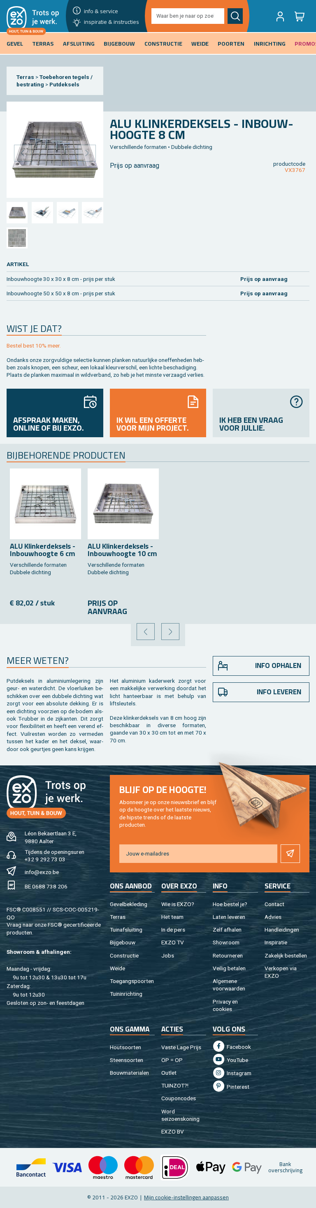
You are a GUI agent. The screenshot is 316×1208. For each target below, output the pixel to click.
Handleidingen (282, 929)
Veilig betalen (229, 968)
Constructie (124, 955)
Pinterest (237, 1086)
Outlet (169, 1072)
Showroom (226, 942)
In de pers (173, 929)
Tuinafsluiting (126, 929)
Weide (117, 968)
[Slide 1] (17, 212)
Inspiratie (276, 942)
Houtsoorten (125, 1047)
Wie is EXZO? (177, 904)
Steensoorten (126, 1060)
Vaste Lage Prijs (181, 1047)
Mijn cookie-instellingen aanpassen (186, 1197)
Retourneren (228, 955)
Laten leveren (229, 917)
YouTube (236, 1060)
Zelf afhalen (227, 929)
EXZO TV (172, 942)
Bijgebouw (122, 942)
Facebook (238, 1046)
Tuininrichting (126, 993)
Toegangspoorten (132, 981)
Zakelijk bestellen (286, 955)
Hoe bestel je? (230, 904)
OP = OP (172, 1060)
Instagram (238, 1073)
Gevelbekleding (128, 904)
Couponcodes (178, 1098)
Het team (172, 917)
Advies (273, 917)
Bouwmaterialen (129, 1072)
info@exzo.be (42, 872)
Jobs (167, 955)
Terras (25, 77)
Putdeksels (64, 84)
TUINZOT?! (174, 1085)
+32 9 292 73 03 (45, 859)
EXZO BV (172, 1131)
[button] (280, 16)
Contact (274, 904)
